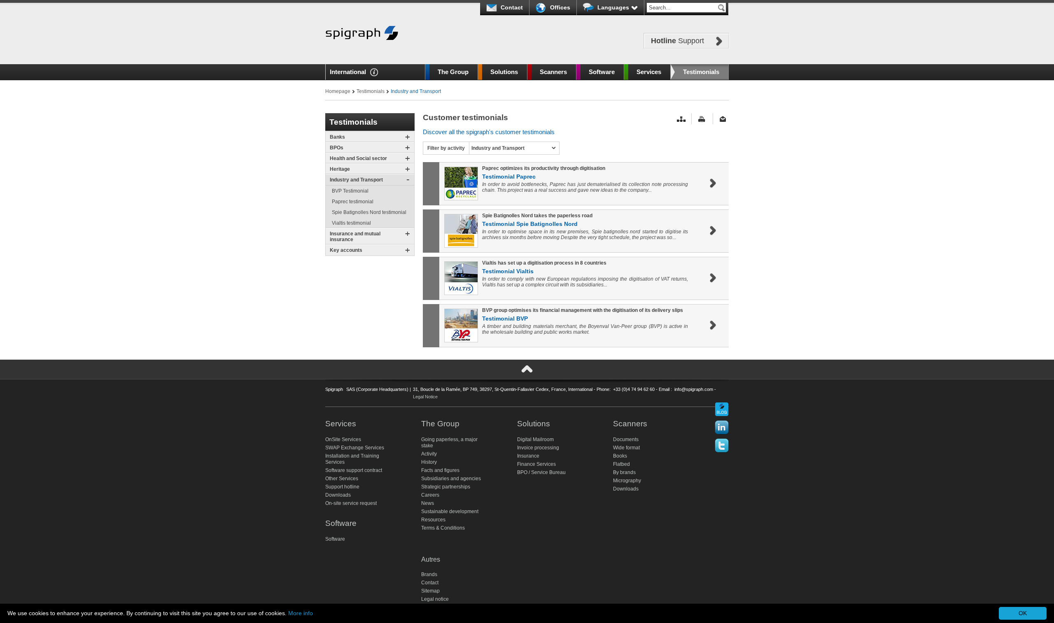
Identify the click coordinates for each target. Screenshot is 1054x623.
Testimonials (701, 71)
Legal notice (435, 599)
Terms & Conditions (443, 528)
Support (677, 41)
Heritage (340, 169)
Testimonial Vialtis (508, 271)
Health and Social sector (358, 158)
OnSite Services (343, 439)
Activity (429, 454)
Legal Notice (425, 396)
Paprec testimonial (352, 202)
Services (649, 71)
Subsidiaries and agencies (451, 478)
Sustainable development (449, 511)
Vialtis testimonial (351, 223)
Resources (433, 520)
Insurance (528, 456)
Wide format (626, 448)
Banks (337, 137)
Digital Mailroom (535, 439)
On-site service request (351, 503)
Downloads (338, 495)
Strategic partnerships (445, 487)
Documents (626, 439)
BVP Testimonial (350, 191)
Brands (429, 574)
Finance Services (536, 464)
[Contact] (724, 119)
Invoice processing (538, 448)
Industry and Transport (356, 180)
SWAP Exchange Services (354, 448)
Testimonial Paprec (509, 176)
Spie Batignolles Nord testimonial (369, 212)
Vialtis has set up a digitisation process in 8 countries (544, 263)
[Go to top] (527, 369)
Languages (613, 7)
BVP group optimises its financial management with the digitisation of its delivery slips (582, 310)
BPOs (336, 148)
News (427, 503)
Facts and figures (440, 470)
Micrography (627, 481)
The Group (453, 71)
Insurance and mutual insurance (355, 236)
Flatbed (621, 464)
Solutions (504, 71)
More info (300, 613)
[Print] (702, 119)
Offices (560, 7)
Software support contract (353, 470)
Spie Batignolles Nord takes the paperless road (537, 216)
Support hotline (342, 487)
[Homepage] (362, 52)
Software (602, 71)
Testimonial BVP (505, 318)
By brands (624, 472)
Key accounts (346, 250)
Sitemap (430, 591)
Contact (512, 7)
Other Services (341, 478)
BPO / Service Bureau (541, 472)
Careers (430, 495)
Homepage (337, 91)
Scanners (553, 71)
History (429, 462)
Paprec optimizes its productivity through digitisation (543, 168)
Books (620, 456)
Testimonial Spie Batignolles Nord (530, 224)
